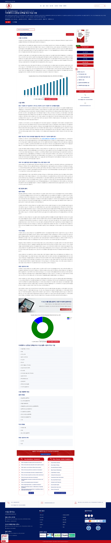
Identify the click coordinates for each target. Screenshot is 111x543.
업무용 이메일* (43, 268)
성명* (41, 263)
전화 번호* (42, 274)
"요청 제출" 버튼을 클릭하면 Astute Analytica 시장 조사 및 (56, 281)
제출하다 (55, 285)
